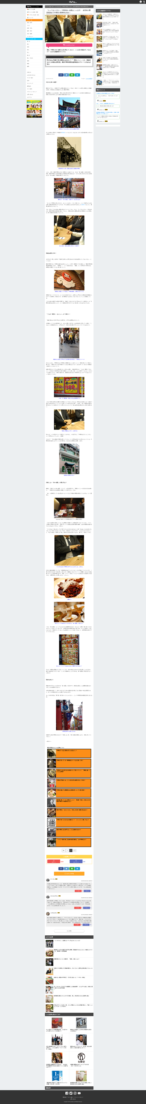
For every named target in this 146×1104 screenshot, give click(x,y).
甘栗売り (83, 204)
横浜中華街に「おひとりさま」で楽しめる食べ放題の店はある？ (72, 809)
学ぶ (28, 52)
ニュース (31, 17)
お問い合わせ (30, 94)
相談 (28, 63)
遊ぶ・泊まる (30, 58)
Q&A (28, 80)
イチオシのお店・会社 (34, 14)
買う (28, 44)
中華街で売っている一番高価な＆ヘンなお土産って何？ (70, 760)
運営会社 (29, 86)
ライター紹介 (30, 77)
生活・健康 (29, 33)
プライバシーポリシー (32, 91)
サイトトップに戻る (36, 6)
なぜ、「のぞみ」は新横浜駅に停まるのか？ (105, 103)
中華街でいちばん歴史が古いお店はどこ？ (67, 750)
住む (28, 49)
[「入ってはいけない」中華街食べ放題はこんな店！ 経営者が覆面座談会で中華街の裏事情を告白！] (77, 74)
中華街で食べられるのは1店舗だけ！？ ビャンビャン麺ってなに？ (73, 819)
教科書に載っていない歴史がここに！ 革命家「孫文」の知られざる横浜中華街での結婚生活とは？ (73, 800)
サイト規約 (29, 88)
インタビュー (30, 36)
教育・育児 (29, 30)
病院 (28, 60)
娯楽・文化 (29, 28)
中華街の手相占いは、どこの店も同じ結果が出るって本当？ (71, 780)
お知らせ (29, 72)
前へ (64, 850)
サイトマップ (30, 83)
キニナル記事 (32, 9)
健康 (28, 66)
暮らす (28, 55)
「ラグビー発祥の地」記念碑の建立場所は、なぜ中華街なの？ (71, 839)
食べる (28, 41)
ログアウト (29, 97)
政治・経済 (29, 22)
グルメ (28, 25)
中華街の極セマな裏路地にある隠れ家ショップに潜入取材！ (71, 790)
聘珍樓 (63, 132)
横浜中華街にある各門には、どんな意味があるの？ (69, 829)
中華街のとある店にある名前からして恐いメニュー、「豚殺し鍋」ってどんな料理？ (73, 771)
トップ (47, 6)
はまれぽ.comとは (31, 75)
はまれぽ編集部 (89, 78)
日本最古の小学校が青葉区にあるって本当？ (105, 93)
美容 (28, 46)
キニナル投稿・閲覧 (33, 12)
